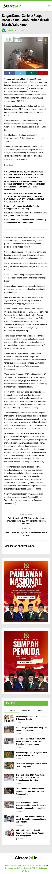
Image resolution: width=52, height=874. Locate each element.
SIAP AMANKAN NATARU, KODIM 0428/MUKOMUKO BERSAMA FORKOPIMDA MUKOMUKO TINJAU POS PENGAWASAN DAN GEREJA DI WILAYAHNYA (23, 174)
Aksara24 (12, 30)
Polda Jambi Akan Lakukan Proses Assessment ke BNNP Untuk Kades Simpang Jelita (30, 791)
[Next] (28, 229)
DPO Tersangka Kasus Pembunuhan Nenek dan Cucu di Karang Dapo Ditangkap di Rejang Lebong (30, 741)
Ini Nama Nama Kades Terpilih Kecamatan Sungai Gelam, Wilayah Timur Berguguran (30, 833)
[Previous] (24, 229)
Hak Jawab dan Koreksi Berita (26, 866)
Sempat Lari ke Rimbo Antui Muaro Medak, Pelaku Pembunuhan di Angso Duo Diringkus (31, 819)
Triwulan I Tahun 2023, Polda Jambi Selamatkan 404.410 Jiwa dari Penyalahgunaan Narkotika (30, 778)
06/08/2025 (24, 30)
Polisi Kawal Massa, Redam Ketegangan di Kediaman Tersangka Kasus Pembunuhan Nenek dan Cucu (31, 805)
